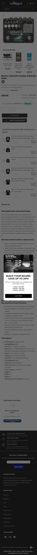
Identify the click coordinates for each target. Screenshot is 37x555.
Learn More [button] (18, 296)
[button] (31, 256)
